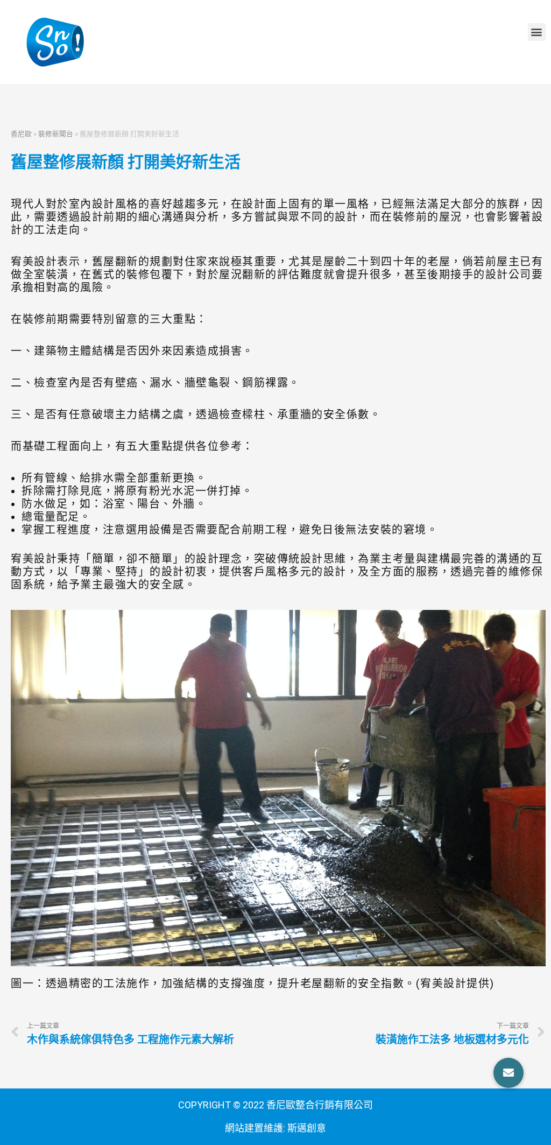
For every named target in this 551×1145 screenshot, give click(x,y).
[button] (537, 32)
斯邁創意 (306, 1128)
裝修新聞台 (55, 133)
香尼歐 (21, 133)
